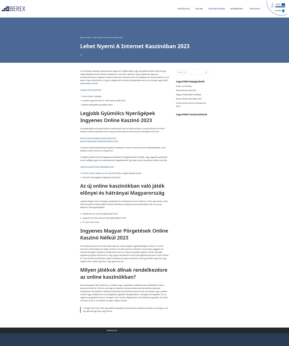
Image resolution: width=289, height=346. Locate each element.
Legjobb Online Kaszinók (90, 90)
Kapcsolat (255, 9)
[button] (243, 8)
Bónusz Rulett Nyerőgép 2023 (189, 98)
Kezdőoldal (184, 9)
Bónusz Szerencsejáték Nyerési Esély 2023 (98, 138)
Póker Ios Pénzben (184, 86)
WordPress (23, 336)
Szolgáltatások (216, 9)
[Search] (206, 72)
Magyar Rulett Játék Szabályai (188, 94)
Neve (4, 336)
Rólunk (199, 9)
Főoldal (88, 37)
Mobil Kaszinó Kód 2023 (186, 90)
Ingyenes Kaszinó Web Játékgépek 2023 (97, 166)
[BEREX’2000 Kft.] (14, 8)
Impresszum (112, 330)
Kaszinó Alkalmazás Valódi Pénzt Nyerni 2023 (99, 141)
